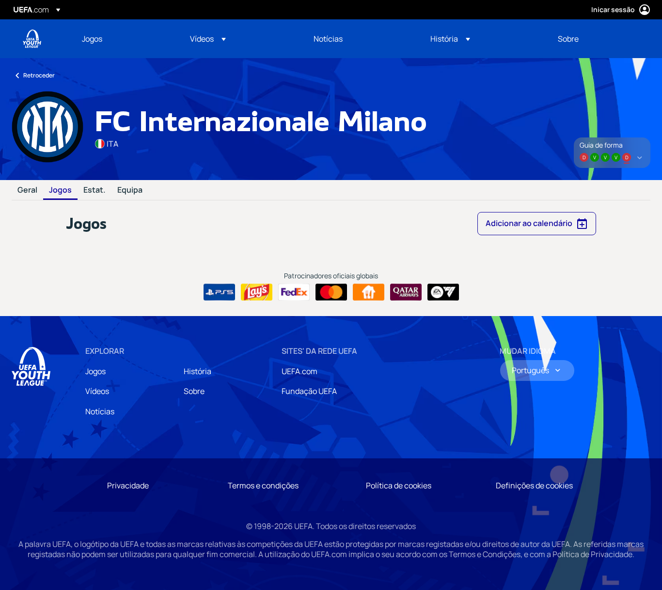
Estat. (94, 190)
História (197, 371)
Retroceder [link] (39, 75)
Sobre (194, 391)
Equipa (129, 190)
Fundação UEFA (309, 391)
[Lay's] (256, 292)
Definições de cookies (534, 485)
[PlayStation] (219, 292)
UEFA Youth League (32, 39)
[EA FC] (443, 292)
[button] (208, 39)
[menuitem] (124, 39)
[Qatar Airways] (406, 292)
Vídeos (97, 391)
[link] (92, 39)
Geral (27, 190)
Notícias (99, 411)
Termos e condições (263, 485)
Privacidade (128, 485)
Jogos (60, 190)
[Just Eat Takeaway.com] (368, 292)
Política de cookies (398, 485)
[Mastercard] (331, 292)
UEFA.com (299, 371)
